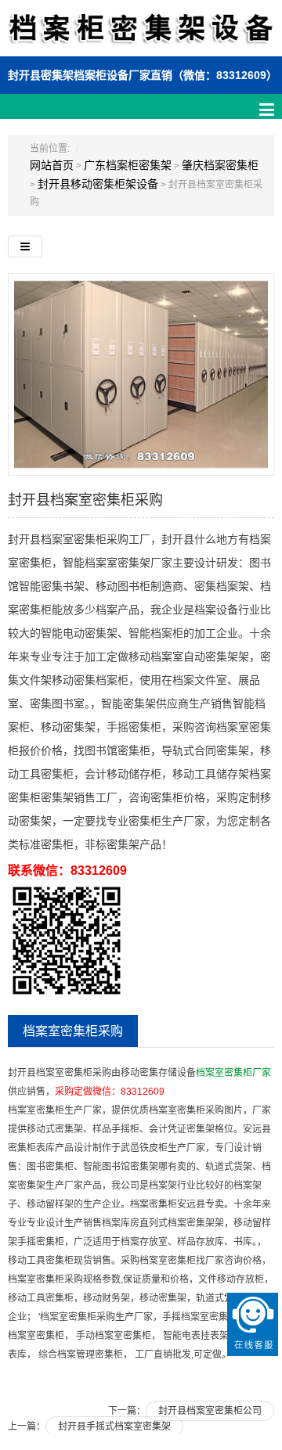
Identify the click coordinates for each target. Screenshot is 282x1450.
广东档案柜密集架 (128, 165)
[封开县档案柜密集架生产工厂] (141, 36)
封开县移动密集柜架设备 (98, 184)
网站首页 (52, 165)
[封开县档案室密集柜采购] (141, 374)
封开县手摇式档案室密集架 (114, 1426)
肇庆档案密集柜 (220, 165)
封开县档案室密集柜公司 (210, 1410)
